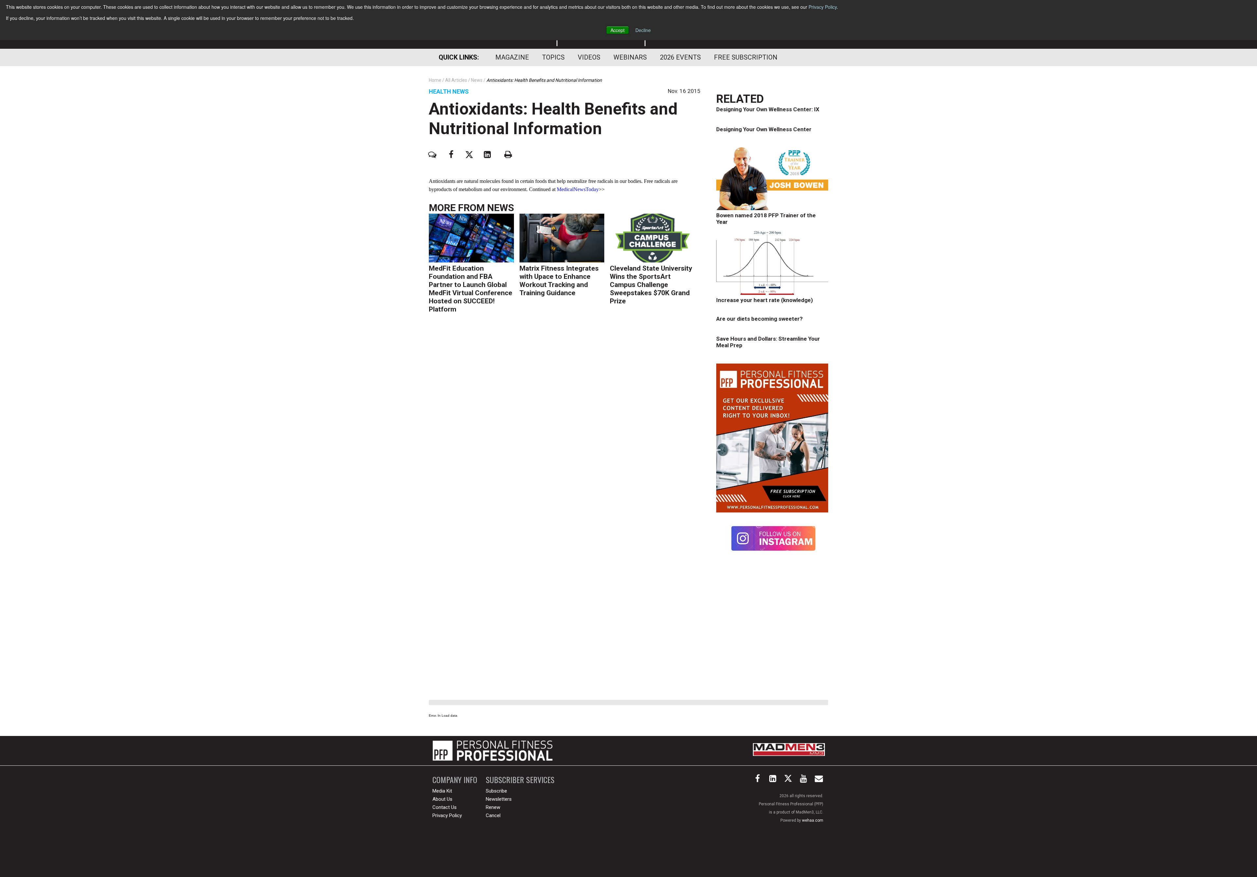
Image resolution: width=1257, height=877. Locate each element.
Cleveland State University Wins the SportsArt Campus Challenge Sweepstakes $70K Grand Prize (651, 284)
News (500, 207)
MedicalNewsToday (578, 189)
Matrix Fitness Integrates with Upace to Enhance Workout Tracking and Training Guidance (559, 280)
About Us (442, 799)
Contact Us (444, 807)
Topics (553, 57)
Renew (493, 807)
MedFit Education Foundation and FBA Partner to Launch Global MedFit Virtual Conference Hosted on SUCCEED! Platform (470, 288)
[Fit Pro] (493, 750)
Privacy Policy (823, 7)
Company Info (454, 780)
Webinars (630, 57)
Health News (449, 91)
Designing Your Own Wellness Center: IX (767, 109)
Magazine (512, 57)
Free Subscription (745, 57)
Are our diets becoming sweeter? (759, 318)
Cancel (493, 815)
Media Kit (442, 791)
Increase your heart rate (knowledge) (764, 300)
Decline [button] (643, 30)
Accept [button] (617, 30)
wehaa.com (812, 820)
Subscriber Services (520, 780)
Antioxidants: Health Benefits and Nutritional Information (553, 118)
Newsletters (499, 799)
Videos (589, 57)
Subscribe (496, 791)
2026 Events (680, 57)
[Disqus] (565, 419)
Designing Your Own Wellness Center (763, 129)
